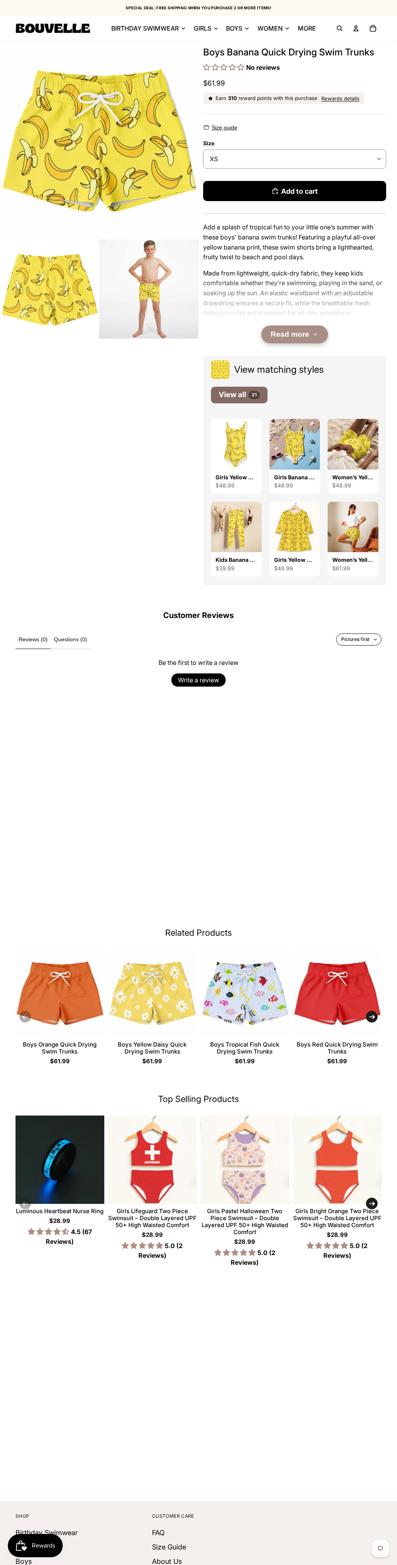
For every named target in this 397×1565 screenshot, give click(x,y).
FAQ (158, 1533)
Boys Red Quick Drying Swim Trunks (337, 1048)
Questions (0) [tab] (70, 639)
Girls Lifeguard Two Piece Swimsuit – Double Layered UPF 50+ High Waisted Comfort (152, 1218)
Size (208, 143)
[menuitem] (307, 28)
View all (238, 394)
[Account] (355, 28)
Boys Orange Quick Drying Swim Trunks (60, 1048)
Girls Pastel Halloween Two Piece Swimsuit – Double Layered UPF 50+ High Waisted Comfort (245, 1221)
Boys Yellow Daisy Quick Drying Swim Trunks (152, 1048)
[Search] (339, 28)
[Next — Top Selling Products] (372, 1203)
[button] (224, 67)
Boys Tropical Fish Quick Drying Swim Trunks (244, 1048)
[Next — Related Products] (372, 1017)
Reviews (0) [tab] (33, 639)
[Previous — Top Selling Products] (25, 1203)
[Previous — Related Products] (25, 1017)
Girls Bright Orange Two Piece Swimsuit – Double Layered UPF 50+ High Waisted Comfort (337, 1218)
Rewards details (340, 98)
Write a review (198, 680)
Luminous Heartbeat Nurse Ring (60, 1211)
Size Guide (169, 1547)
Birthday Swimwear (47, 1533)
